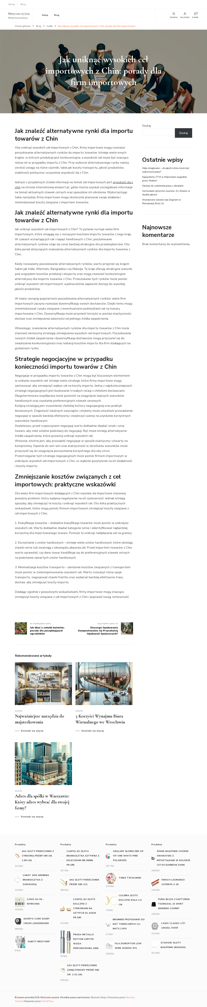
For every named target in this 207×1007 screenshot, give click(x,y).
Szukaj (146, 126)
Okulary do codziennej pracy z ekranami (162, 185)
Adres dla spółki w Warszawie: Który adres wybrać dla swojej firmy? (42, 802)
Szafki (103, 51)
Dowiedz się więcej (32, 731)
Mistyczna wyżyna (19, 14)
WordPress (47, 1001)
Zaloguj (185, 17)
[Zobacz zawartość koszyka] (195, 14)
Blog (23, 4)
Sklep (11, 4)
